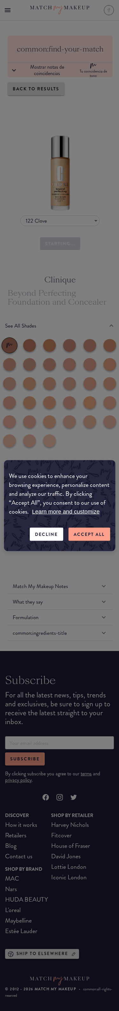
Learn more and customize (66, 511)
